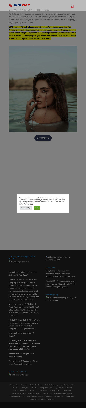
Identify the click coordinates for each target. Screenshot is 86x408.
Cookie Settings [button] (26, 208)
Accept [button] (37, 208)
